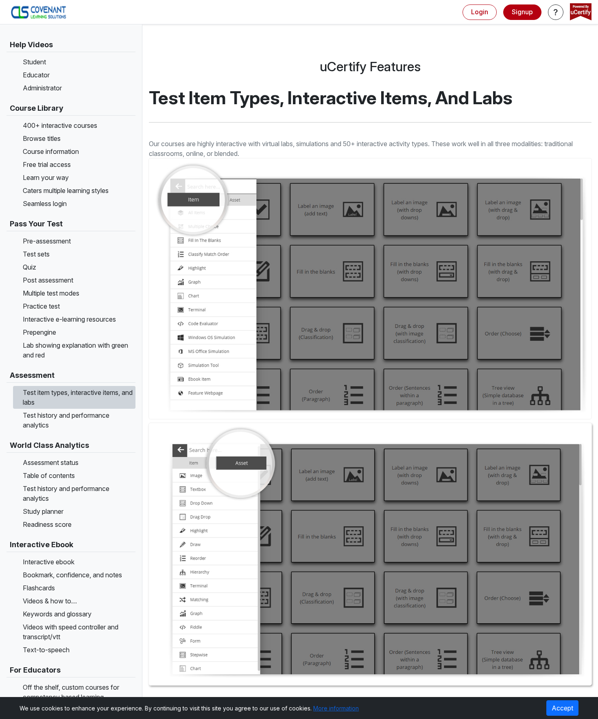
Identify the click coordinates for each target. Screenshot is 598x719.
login (479, 12)
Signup (522, 12)
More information (336, 708)
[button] (555, 12)
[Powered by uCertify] (580, 12)
